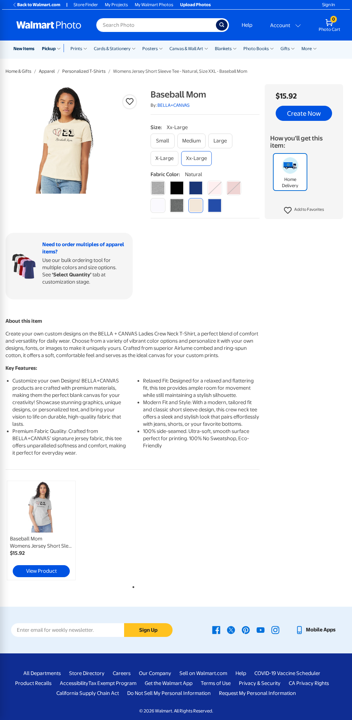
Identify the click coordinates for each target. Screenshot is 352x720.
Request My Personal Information (257, 693)
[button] (304, 210)
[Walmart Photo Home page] (48, 25)
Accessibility (74, 683)
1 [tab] (132, 585)
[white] (158, 205)
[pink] (214, 188)
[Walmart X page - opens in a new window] (231, 630)
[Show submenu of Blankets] (235, 48)
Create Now (304, 113)
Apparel (47, 71)
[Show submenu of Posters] (161, 48)
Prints (76, 48)
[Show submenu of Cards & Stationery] (134, 48)
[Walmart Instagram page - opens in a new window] (275, 630)
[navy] (195, 188)
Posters (150, 48)
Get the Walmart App (168, 683)
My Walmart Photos (154, 4)
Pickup (49, 48)
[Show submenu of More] (315, 48)
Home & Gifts (18, 71)
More (306, 48)
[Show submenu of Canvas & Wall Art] (206, 48)
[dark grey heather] (176, 205)
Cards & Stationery (112, 48)
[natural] (195, 205)
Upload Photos (195, 4)
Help (247, 25)
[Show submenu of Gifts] (293, 48)
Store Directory (86, 673)
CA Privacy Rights (309, 683)
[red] (233, 188)
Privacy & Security (259, 683)
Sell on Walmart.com (203, 673)
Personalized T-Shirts (84, 71)
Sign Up (148, 630)
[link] (41, 530)
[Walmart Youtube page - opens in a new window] (260, 630)
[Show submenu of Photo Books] (272, 48)
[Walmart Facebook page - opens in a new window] (216, 630)
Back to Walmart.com (38, 4)
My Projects (116, 4)
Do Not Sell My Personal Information (169, 693)
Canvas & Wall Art (186, 48)
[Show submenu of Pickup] (60, 48)
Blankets (223, 48)
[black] (176, 188)
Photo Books (256, 48)
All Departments (42, 673)
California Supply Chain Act (87, 693)
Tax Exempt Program (112, 683)
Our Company (155, 673)
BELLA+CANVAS (173, 105)
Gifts (285, 48)
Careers (122, 673)
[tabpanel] (48, 530)
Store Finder (86, 4)
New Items (23, 48)
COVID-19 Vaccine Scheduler (287, 673)
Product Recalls (33, 683)
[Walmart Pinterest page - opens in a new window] (246, 630)
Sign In (328, 4)
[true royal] (214, 205)
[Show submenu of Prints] (85, 48)
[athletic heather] (158, 188)
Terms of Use (216, 683)
